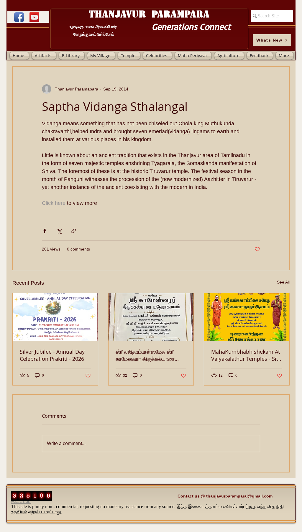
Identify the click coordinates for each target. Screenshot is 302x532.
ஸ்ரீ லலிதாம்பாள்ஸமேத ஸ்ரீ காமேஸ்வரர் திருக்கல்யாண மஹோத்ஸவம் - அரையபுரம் (145, 355)
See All (283, 282)
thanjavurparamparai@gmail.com (239, 496)
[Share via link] (73, 231)
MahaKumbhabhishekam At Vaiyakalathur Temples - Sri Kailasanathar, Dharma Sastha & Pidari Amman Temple (245, 355)
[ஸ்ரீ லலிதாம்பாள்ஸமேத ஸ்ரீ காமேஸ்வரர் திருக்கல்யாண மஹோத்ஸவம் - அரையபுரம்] (151, 317)
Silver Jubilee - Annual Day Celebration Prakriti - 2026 (52, 355)
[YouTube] (34, 17)
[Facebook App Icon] (19, 17)
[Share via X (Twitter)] (59, 231)
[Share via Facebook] (44, 231)
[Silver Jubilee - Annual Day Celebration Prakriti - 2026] (55, 317)
